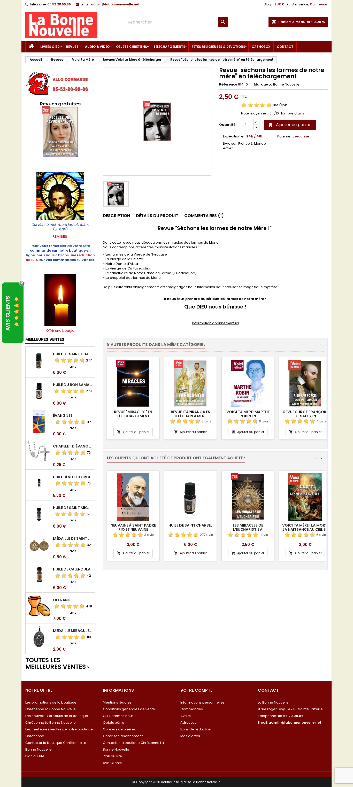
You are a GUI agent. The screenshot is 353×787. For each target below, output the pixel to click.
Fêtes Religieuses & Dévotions (218, 46)
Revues (72, 46)
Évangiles (63, 415)
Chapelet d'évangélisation (73, 446)
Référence (228, 84)
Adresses (188, 722)
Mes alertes (190, 736)
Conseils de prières (119, 729)
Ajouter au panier (289, 125)
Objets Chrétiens (131, 46)
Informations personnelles (202, 702)
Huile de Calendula (71, 569)
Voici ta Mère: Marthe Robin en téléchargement (248, 416)
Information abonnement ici (215, 323)
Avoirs (185, 715)
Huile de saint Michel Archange (73, 508)
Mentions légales (117, 702)
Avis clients (8, 313)
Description (116, 216)
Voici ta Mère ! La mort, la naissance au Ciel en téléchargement (305, 529)
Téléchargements (169, 46)
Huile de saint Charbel (73, 354)
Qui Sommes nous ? (119, 715)
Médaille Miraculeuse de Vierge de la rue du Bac (73, 631)
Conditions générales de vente (129, 709)
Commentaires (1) (204, 216)
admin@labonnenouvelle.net (115, 4)
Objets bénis (113, 722)
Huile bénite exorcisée (73, 477)
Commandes (191, 709)
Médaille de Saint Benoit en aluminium (73, 538)
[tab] (116, 216)
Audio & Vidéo (97, 46)
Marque (261, 84)
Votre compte (196, 690)
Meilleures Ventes (44, 339)
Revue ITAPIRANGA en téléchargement (190, 414)
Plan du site (34, 756)
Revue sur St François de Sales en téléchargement (305, 416)
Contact (285, 46)
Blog (267, 4)
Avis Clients (112, 762)
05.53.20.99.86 (59, 4)
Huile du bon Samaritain (73, 385)
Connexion (318, 4)
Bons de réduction (195, 729)
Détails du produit (157, 216)
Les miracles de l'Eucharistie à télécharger (248, 529)
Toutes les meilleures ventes (57, 663)
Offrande (62, 600)
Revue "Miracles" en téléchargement (133, 414)
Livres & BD (50, 46)
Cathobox (261, 46)
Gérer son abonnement (123, 736)
